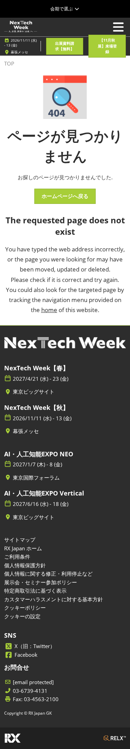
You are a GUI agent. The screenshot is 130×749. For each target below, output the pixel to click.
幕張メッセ (19, 52)
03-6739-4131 (30, 691)
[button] (64, 46)
